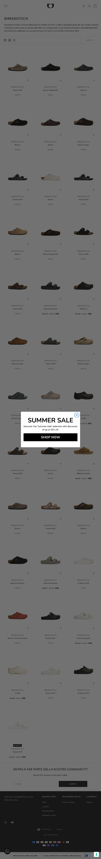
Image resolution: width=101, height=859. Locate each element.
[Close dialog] (76, 415)
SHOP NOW (50, 437)
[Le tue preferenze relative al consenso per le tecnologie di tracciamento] (96, 854)
